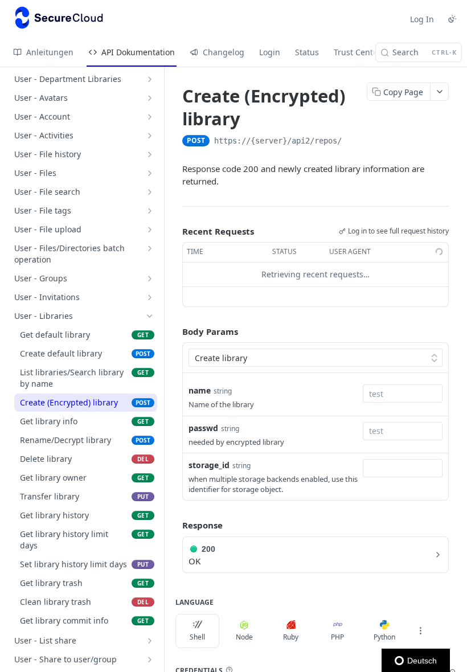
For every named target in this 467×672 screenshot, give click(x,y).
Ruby (290, 637)
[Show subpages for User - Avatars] (149, 98)
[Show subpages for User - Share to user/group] (149, 659)
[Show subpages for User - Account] (149, 116)
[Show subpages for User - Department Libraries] (149, 79)
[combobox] (403, 393)
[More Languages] (420, 631)
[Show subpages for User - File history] (149, 154)
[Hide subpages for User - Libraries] (149, 316)
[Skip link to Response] (174, 525)
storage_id (209, 465)
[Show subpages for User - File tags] (149, 210)
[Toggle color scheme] (452, 19)
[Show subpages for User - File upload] (149, 229)
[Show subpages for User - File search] (149, 191)
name (200, 390)
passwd (203, 428)
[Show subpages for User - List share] (149, 640)
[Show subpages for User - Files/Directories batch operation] (149, 248)
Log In (422, 19)
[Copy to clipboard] (353, 142)
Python (384, 637)
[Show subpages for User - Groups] (149, 278)
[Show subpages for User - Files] (149, 173)
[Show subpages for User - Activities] (149, 135)
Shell (197, 637)
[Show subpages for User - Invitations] (149, 297)
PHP (337, 637)
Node (244, 637)
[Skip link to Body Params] (174, 331)
